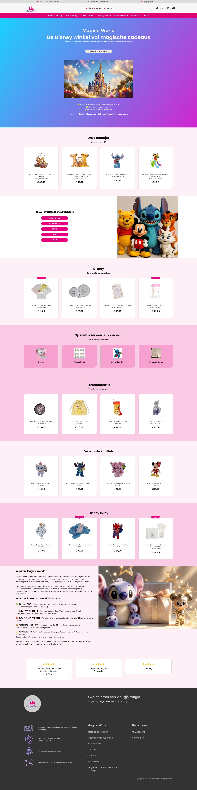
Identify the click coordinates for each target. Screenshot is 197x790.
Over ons (91, 749)
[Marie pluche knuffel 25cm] (41, 469)
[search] (161, 8)
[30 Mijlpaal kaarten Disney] (41, 291)
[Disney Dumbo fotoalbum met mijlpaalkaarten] (156, 531)
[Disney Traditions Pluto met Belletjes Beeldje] (41, 160)
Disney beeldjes (72, 15)
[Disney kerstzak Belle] (79, 407)
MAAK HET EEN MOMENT (98, 51)
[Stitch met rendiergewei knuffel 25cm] (79, 469)
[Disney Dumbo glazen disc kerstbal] (41, 407)
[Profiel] (157, 8)
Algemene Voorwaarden (100, 737)
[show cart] (166, 8)
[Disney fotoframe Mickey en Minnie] (118, 291)
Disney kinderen (120, 15)
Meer (146, 15)
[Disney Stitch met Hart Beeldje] (118, 160)
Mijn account (138, 731)
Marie (54, 240)
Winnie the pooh (54, 218)
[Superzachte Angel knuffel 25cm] (118, 469)
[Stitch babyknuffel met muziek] (79, 531)
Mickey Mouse (54, 223)
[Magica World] (31, 8)
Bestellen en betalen (97, 731)
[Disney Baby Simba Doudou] (41, 531)
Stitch (54, 229)
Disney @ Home (104, 15)
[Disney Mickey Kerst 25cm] (156, 469)
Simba (54, 234)
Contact (91, 755)
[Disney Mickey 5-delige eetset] (79, 291)
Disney (59, 15)
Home (51, 15)
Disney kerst (135, 15)
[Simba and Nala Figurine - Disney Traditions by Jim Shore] (79, 160)
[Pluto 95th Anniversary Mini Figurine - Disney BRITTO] (156, 160)
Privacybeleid (94, 743)
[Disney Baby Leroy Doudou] (118, 531)
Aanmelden (138, 737)
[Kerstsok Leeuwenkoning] (118, 407)
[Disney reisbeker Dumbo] (156, 291)
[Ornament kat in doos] (156, 407)
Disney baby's (88, 15)
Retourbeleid (93, 761)
